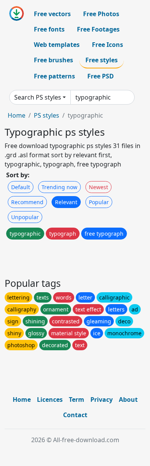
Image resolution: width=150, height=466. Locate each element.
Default (20, 187)
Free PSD (100, 76)
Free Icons (107, 44)
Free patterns (54, 76)
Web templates (57, 44)
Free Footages (98, 29)
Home (16, 115)
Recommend (27, 202)
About (128, 399)
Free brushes (53, 60)
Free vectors (52, 14)
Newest (98, 187)
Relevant (66, 202)
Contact (75, 415)
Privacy (101, 399)
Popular (99, 202)
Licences (50, 399)
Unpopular (25, 217)
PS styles (46, 115)
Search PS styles (37, 97)
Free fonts (49, 29)
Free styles (101, 60)
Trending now (59, 187)
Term (76, 399)
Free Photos (101, 14)
